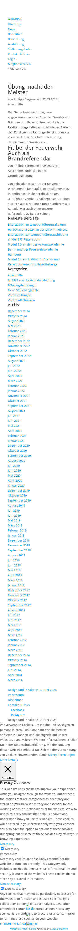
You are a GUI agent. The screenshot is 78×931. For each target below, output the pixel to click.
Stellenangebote (19, 49)
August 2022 (16, 361)
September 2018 (19, 550)
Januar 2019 (16, 535)
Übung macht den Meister (31, 89)
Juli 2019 (14, 510)
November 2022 (19, 346)
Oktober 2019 (17, 495)
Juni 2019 (14, 515)
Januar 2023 (16, 336)
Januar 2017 (16, 645)
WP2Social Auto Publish (23, 928)
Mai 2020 (14, 475)
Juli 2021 (14, 416)
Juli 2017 (14, 615)
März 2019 (15, 525)
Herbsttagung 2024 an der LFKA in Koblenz (38, 229)
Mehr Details (9, 760)
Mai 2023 (14, 326)
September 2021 (19, 406)
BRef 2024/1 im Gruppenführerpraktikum (37, 224)
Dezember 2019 (19, 491)
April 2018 (15, 575)
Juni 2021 (14, 421)
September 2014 (19, 665)
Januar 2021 (16, 441)
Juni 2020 (14, 470)
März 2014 (15, 680)
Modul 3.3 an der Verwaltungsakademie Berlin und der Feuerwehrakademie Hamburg (36, 249)
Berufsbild (15, 34)
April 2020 (15, 480)
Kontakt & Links (19, 54)
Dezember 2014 (19, 655)
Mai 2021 (14, 426)
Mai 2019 (14, 520)
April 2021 (15, 431)
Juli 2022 (14, 366)
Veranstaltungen (19, 295)
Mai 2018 (14, 570)
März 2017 (15, 635)
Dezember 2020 (19, 445)
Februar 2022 (17, 386)
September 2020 (19, 456)
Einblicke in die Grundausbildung (31, 280)
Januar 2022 (16, 391)
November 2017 (19, 595)
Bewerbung (16, 39)
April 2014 (15, 675)
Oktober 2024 (17, 316)
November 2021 (19, 396)
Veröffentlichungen (21, 300)
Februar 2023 (17, 331)
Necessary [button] (7, 844)
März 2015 (15, 650)
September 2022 (19, 356)
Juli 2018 (14, 560)
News (12, 29)
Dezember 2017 (19, 590)
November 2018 (19, 545)
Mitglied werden (19, 64)
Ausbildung (16, 44)
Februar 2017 (17, 640)
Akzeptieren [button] (57, 755)
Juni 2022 (14, 371)
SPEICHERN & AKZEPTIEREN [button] (19, 924)
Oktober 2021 (17, 401)
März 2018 (15, 580)
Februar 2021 (17, 436)
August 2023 (16, 321)
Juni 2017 (14, 620)
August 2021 (16, 411)
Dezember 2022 (19, 341)
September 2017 (19, 605)
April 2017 (15, 630)
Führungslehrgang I (21, 285)
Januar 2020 (16, 485)
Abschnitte (15, 104)
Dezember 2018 (19, 540)
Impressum (16, 695)
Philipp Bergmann (26, 99)
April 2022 (15, 376)
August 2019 (16, 505)
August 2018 (16, 555)
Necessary (12, 849)
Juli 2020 (14, 466)
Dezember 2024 (19, 311)
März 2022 (15, 381)
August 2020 (16, 461)
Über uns (14, 24)
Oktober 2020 (17, 451)
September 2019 (19, 500)
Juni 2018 (14, 565)
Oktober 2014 (17, 660)
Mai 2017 (14, 625)
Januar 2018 (16, 585)
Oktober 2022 (17, 351)
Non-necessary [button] (10, 884)
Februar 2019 (17, 530)
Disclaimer (15, 700)
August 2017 (16, 610)
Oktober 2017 (17, 600)
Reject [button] (71, 755)
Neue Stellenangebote (23, 290)
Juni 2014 (14, 670)
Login (11, 59)
